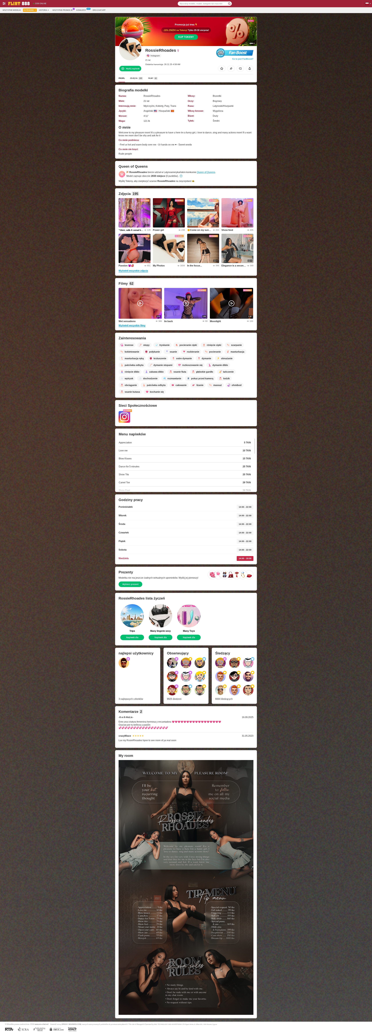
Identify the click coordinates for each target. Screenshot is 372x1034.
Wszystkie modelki (12, 10)
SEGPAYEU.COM (75, 1024)
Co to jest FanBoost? (242, 59)
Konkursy (81, 10)
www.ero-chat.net (41, 1024)
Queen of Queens (206, 172)
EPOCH (64, 1024)
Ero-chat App (99, 10)
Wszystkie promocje (62, 10)
